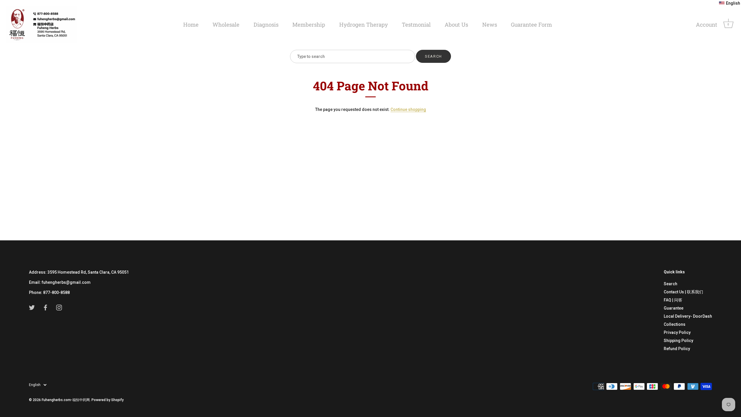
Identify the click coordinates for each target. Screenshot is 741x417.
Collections (674, 324)
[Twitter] (32, 307)
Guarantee (673, 308)
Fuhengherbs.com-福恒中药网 (66, 400)
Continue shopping (408, 109)
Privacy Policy (677, 332)
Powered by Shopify (107, 400)
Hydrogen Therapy (363, 24)
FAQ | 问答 (673, 300)
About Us (456, 24)
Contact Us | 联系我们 (683, 292)
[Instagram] (59, 307)
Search (670, 283)
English (35, 385)
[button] (729, 3)
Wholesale (225, 24)
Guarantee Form (531, 24)
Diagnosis (266, 24)
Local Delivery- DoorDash (688, 316)
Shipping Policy (678, 340)
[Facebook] (45, 307)
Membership (308, 24)
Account (706, 24)
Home (191, 24)
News (489, 24)
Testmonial (416, 24)
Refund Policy (677, 348)
